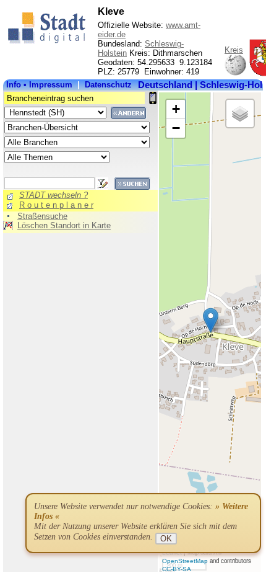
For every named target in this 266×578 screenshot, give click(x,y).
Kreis (234, 50)
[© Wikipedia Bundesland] (235, 73)
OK (166, 538)
